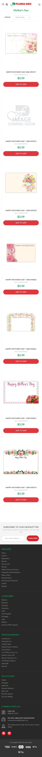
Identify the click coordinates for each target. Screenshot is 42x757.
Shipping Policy (7, 578)
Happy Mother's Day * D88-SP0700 (21, 210)
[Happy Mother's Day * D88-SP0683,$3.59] (21, 254)
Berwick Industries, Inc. (9, 658)
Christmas (5, 605)
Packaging (5, 616)
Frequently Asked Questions (11, 572)
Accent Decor (6, 650)
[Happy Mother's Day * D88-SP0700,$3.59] (21, 184)
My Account (6, 564)
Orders (4, 680)
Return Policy (6, 575)
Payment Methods (8, 688)
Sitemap (4, 586)
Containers (5, 608)
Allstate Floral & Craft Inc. (10, 647)
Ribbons (4, 622)
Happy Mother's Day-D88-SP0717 (21, 72)
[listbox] (22, 17)
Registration (5, 558)
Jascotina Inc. (6, 638)
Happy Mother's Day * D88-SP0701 (21, 141)
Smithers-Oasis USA (8, 655)
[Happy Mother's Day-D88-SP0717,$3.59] (21, 46)
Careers (4, 583)
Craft (3, 611)
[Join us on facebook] (4, 733)
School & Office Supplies (10, 625)
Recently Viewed (7, 694)
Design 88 (5, 663)
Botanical (5, 603)
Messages (5, 683)
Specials (4, 561)
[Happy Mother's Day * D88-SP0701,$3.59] (21, 115)
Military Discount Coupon (10, 569)
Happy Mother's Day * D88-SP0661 (21, 349)
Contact (4, 556)
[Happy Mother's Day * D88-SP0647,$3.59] (21, 392)
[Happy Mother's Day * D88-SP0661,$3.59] (21, 323)
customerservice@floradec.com (18, 720)
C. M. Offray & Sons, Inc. (10, 652)
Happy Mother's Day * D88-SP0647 (21, 418)
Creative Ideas (6, 644)
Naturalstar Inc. (7, 641)
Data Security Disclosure (10, 580)
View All (4, 666)
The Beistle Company (9, 661)
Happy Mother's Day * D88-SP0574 (21, 487)
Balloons (4, 600)
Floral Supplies (6, 614)
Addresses (5, 685)
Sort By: (8, 17)
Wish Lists (5, 691)
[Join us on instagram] (9, 733)
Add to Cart (21, 84)
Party (3, 619)
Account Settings (7, 696)
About (4, 553)
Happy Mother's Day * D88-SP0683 (21, 280)
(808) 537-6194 (13, 713)
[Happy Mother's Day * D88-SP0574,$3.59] (21, 461)
